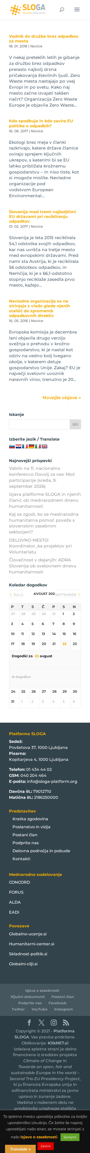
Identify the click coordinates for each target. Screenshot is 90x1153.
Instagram (63, 1009)
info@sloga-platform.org (52, 781)
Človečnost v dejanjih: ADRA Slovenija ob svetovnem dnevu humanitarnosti (42, 565)
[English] (45, 446)
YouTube (40, 1009)
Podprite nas (25, 842)
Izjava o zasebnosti (42, 990)
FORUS (16, 892)
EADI (14, 912)
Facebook (57, 1003)
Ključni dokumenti (28, 996)
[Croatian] (19, 446)
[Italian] (38, 446)
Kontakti (21, 858)
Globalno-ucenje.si (27, 934)
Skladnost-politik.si (28, 954)
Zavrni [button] (45, 1146)
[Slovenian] (12, 446)
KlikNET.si (58, 1043)
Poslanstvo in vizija (31, 826)
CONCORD (19, 882)
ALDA (15, 902)
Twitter (18, 1009)
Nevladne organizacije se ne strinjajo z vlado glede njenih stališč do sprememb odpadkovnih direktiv (39, 308)
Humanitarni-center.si (31, 944)
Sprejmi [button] (70, 1137)
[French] (25, 446)
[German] (31, 446)
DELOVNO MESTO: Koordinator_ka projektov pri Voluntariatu (40, 546)
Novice (36, 46)
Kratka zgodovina (30, 819)
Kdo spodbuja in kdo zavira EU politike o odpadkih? (41, 123)
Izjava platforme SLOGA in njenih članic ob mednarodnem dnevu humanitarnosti (45, 500)
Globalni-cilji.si (23, 964)
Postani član (25, 834)
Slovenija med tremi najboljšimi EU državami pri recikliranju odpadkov (42, 216)
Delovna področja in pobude (41, 850)
